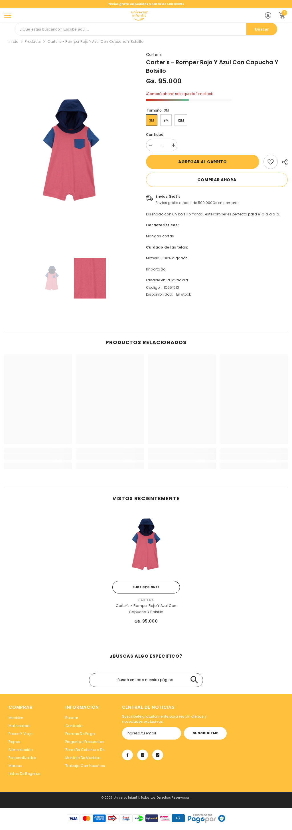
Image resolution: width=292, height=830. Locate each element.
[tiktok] (157, 755)
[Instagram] (142, 755)
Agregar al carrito (202, 162)
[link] (270, 162)
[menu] (7, 15)
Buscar (262, 29)
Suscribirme (205, 733)
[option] (70, 150)
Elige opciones (146, 587)
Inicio (13, 41)
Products (33, 41)
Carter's (154, 54)
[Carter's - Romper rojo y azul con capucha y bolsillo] (146, 544)
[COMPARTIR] (283, 162)
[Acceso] (268, 15)
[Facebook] (127, 755)
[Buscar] (194, 680)
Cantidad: (155, 134)
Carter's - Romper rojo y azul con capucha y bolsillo (146, 608)
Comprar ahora (216, 180)
